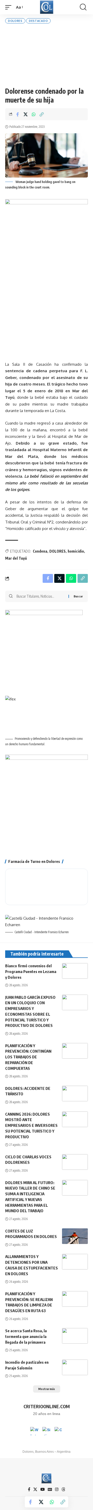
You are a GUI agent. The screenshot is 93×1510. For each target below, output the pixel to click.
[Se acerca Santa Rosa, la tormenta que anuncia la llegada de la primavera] (75, 1336)
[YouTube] (42, 1489)
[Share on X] (25, 114)
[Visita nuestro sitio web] (46, 1431)
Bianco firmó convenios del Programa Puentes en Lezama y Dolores (30, 971)
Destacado (38, 20)
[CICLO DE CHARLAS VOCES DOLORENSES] (75, 1162)
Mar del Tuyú (16, 558)
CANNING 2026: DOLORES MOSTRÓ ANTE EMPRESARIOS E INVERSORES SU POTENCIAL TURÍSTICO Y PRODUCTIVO (31, 1125)
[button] (9, 7)
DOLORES (57, 551)
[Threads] (63, 1489)
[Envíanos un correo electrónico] (59, 1431)
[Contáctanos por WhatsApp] (34, 1431)
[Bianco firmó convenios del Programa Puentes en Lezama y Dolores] (75, 971)
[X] (35, 1489)
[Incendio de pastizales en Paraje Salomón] (75, 1367)
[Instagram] (57, 1489)
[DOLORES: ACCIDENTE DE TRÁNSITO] (75, 1093)
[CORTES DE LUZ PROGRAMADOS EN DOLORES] (75, 1236)
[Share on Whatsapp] (33, 114)
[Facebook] (29, 1489)
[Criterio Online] (47, 7)
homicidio (76, 551)
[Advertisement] (46, 55)
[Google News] (50, 1489)
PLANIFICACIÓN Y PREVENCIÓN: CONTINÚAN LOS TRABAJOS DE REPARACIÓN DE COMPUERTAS (28, 1057)
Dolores (15, 20)
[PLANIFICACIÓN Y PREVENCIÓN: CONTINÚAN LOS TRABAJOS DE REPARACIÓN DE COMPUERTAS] (75, 1051)
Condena (40, 551)
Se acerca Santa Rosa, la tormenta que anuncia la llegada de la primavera (26, 1336)
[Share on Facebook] (17, 114)
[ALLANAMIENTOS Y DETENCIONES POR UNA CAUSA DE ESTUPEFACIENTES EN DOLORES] (75, 1261)
